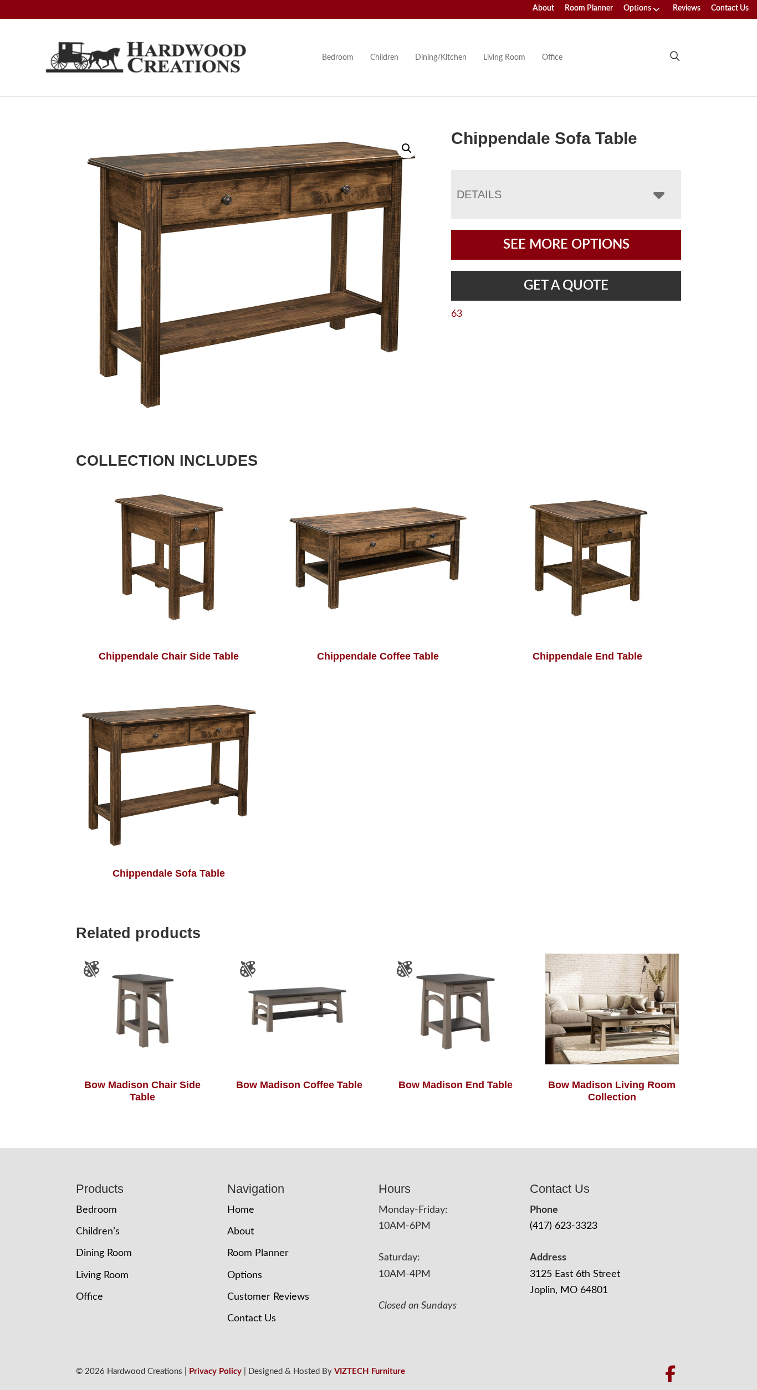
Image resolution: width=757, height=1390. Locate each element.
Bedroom (338, 57)
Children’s (98, 1232)
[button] (407, 148)
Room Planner (589, 8)
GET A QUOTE (566, 285)
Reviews (686, 8)
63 (456, 314)
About (543, 8)
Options (637, 8)
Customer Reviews (268, 1297)
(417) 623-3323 (563, 1226)
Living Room (504, 57)
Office (552, 57)
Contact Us (730, 8)
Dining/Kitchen (441, 57)
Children (384, 57)
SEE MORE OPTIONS (566, 244)
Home (240, 1210)
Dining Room (104, 1253)
